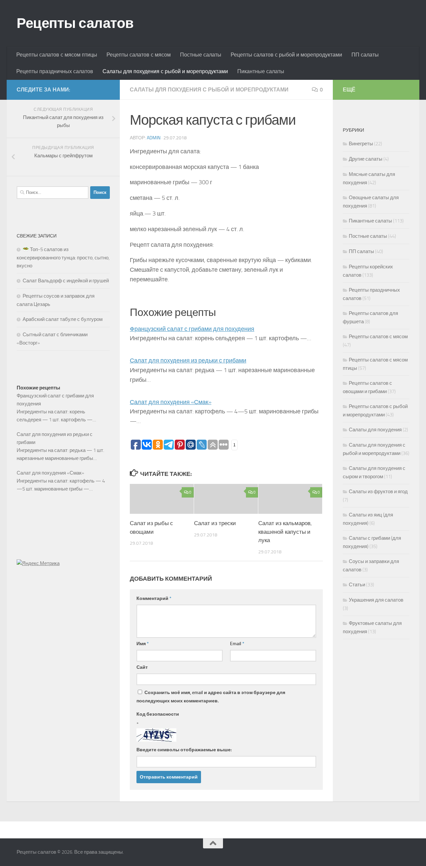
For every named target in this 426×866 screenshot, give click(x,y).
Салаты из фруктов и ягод (378, 492)
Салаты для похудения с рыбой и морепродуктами (165, 71)
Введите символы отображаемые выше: (184, 750)
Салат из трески (215, 523)
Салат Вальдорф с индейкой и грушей (66, 281)
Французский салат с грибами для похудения (192, 329)
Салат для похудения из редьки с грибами (188, 360)
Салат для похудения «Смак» (170, 402)
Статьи (357, 585)
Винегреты (361, 144)
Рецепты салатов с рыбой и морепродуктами (286, 55)
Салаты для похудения (375, 430)
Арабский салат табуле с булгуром (63, 319)
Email (237, 644)
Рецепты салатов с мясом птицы (56, 55)
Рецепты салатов (75, 23)
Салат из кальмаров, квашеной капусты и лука (285, 531)
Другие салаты (365, 159)
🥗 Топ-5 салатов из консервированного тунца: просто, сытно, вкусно (63, 257)
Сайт (142, 667)
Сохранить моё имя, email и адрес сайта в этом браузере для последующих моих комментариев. (210, 697)
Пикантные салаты (260, 71)
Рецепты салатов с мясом (138, 55)
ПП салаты (365, 55)
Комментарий (153, 598)
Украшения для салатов (376, 600)
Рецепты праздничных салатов (54, 71)
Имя (142, 644)
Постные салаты (200, 55)
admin (153, 138)
